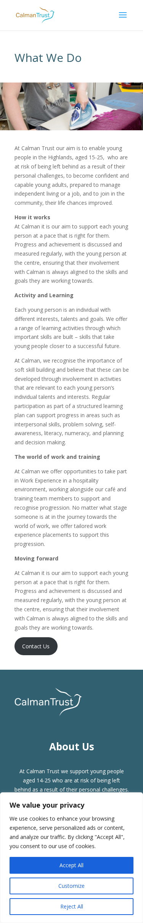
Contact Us (36, 646)
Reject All (71, 906)
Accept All (71, 865)
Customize (71, 885)
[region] (71, 857)
